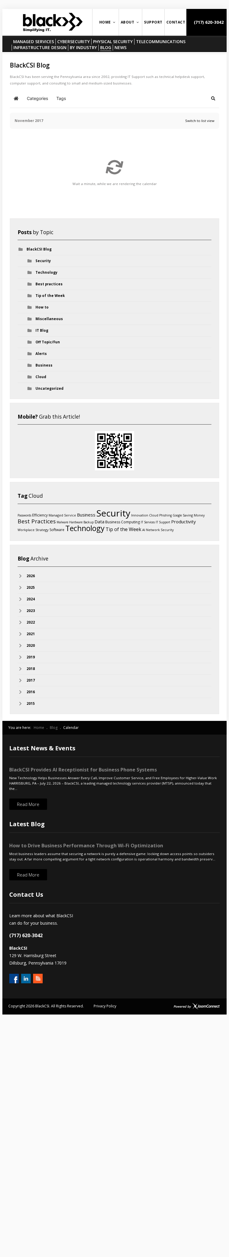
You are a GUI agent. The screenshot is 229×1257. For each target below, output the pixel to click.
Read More (28, 804)
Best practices (49, 284)
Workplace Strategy (33, 529)
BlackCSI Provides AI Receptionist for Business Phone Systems (83, 769)
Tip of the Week (50, 295)
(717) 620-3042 (208, 22)
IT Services (148, 522)
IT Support (163, 522)
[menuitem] (105, 22)
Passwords (24, 515)
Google (177, 515)
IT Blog (41, 330)
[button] (213, 98)
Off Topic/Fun (47, 342)
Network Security (160, 529)
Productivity (183, 522)
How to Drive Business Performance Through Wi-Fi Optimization (86, 845)
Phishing (165, 515)
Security (43, 261)
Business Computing (122, 522)
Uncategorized (49, 388)
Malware (62, 522)
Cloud (40, 377)
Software (56, 529)
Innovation (139, 515)
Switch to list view (199, 120)
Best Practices (37, 521)
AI (143, 529)
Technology (46, 272)
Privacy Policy (105, 1006)
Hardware (76, 522)
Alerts (41, 353)
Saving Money (194, 515)
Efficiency (40, 515)
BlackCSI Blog (39, 249)
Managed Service (62, 515)
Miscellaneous (49, 319)
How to (42, 307)
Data (99, 522)
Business (43, 365)
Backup (88, 522)
